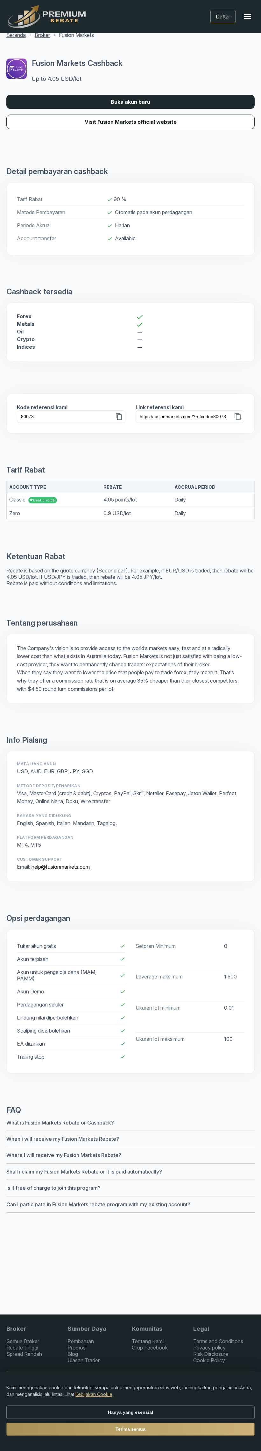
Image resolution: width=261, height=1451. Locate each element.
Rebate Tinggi (22, 1347)
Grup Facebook (150, 1347)
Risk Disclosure (210, 1354)
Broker (42, 35)
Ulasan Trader (83, 1360)
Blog (72, 1354)
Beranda (16, 35)
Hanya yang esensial (130, 1412)
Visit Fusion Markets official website (131, 122)
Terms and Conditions (218, 1341)
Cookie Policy (209, 1360)
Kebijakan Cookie (93, 1394)
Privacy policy (209, 1347)
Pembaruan (80, 1341)
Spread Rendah (24, 1354)
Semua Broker (22, 1341)
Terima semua (130, 1429)
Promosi (77, 1347)
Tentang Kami (148, 1341)
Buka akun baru (130, 102)
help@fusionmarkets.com (61, 867)
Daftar (223, 16)
